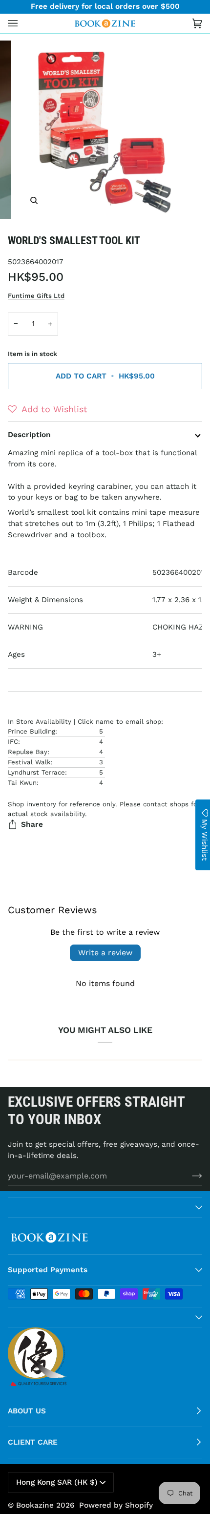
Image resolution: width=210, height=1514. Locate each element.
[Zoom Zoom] (105, 130)
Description (29, 434)
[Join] (189, 1175)
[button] (47, 409)
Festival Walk (29, 762)
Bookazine (35, 1505)
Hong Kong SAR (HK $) (57, 1482)
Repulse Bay (27, 752)
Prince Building (31, 731)
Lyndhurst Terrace (36, 772)
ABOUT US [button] (27, 1411)
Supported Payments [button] (47, 1269)
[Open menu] (22, 24)
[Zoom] (33, 200)
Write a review (105, 952)
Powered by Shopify (116, 1505)
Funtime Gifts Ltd (36, 295)
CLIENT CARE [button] (33, 1442)
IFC (13, 741)
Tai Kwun (22, 782)
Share (32, 824)
